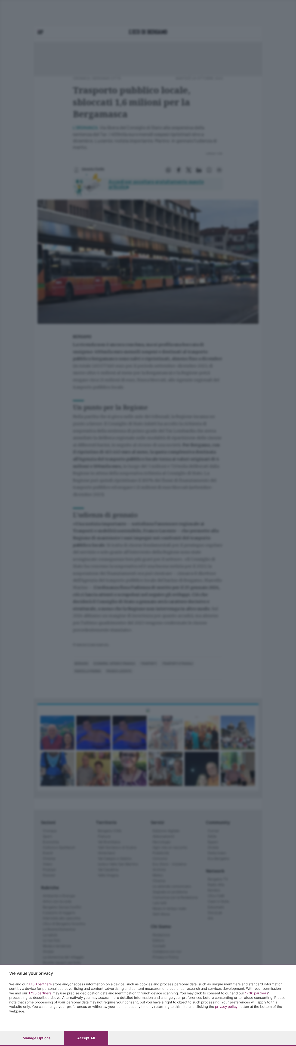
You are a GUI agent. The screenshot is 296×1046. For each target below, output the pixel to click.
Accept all (86, 1038)
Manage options (36, 1038)
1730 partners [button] (40, 984)
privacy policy (226, 1006)
